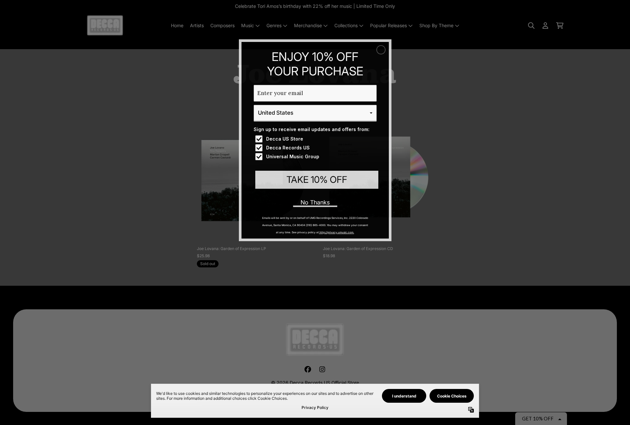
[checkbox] (316, 139)
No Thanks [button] (315, 202)
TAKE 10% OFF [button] (316, 179)
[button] (381, 50)
